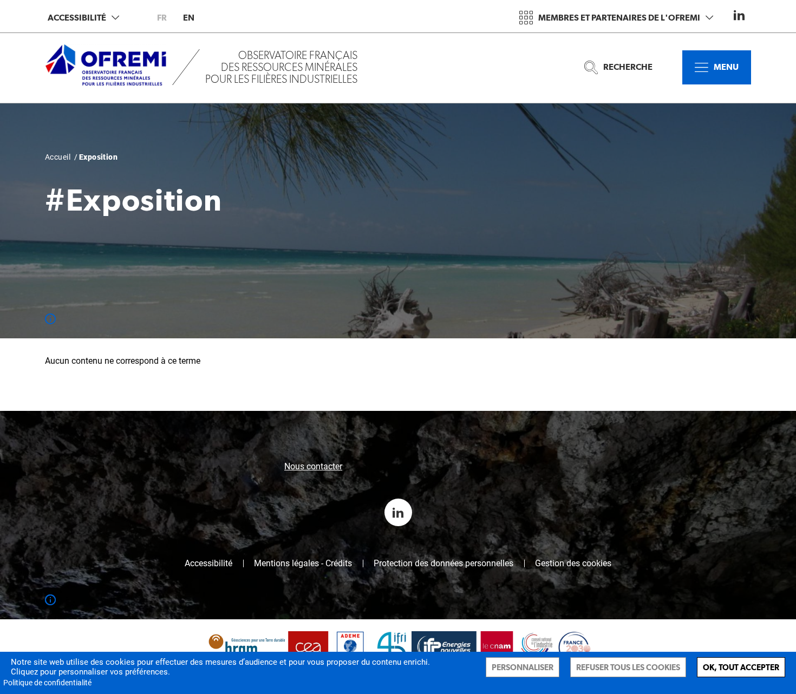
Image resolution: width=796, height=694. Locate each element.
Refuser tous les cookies (628, 667)
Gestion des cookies (573, 563)
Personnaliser (522, 667)
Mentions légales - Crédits (303, 563)
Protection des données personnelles (443, 563)
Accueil (57, 157)
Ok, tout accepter (741, 667)
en (188, 17)
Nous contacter (313, 466)
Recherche (628, 67)
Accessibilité (77, 17)
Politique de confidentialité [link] (47, 682)
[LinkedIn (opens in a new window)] (739, 15)
